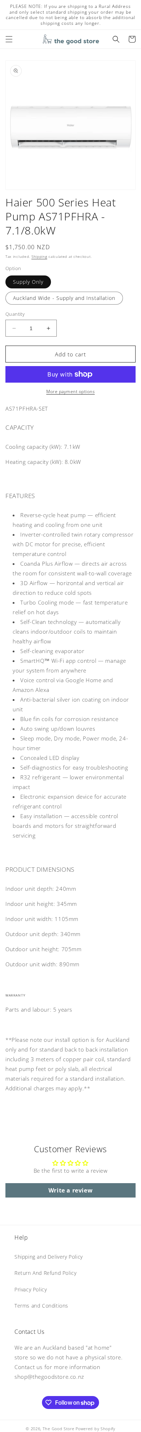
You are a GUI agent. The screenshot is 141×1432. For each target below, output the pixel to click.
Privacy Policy (30, 1289)
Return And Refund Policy (45, 1272)
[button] (9, 39)
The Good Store (58, 1428)
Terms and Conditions (41, 1305)
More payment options (70, 391)
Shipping (39, 256)
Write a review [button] (70, 1190)
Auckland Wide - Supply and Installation (64, 298)
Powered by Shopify (95, 1428)
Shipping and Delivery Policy (48, 1256)
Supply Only (28, 281)
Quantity (15, 314)
